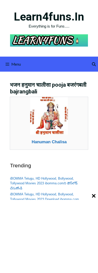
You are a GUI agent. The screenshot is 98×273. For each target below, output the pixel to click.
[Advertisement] (49, 236)
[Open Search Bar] (94, 64)
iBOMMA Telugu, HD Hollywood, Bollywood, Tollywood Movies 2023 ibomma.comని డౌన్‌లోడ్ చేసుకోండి (44, 183)
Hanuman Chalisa (49, 142)
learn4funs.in (49, 16)
